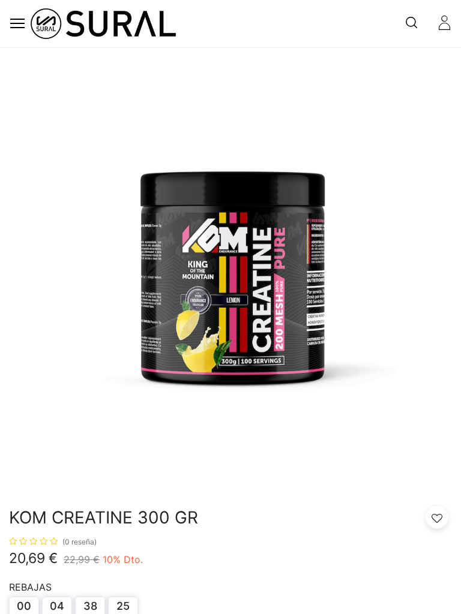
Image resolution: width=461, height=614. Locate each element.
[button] (437, 517)
